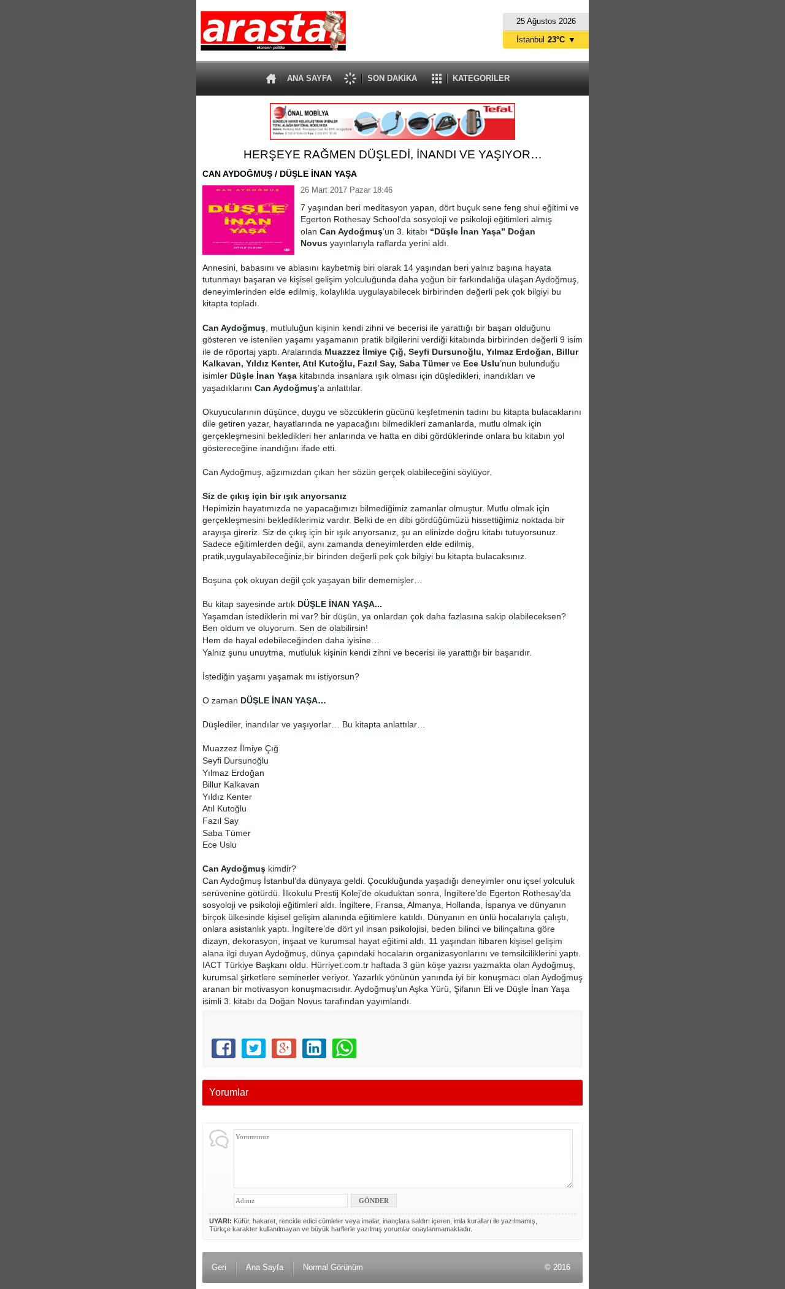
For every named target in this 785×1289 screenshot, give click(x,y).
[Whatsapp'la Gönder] (344, 1048)
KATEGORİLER (481, 78)
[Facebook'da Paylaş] (224, 1048)
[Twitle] (254, 1048)
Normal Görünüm (333, 1267)
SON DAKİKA (392, 78)
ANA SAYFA (309, 78)
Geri (219, 1267)
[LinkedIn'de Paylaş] (314, 1048)
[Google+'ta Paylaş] (284, 1048)
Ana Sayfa (264, 1267)
